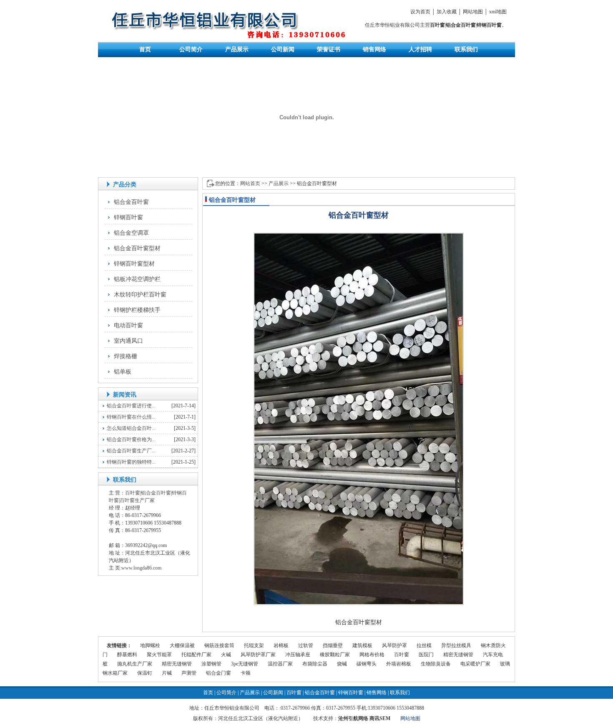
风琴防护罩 (394, 645)
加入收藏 (447, 12)
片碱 (167, 673)
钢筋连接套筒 (219, 645)
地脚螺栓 (150, 645)
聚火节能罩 (159, 655)
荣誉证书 (328, 49)
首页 (145, 49)
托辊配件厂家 (196, 655)
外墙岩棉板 (398, 664)
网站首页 (250, 183)
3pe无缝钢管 (244, 664)
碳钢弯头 (367, 664)
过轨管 (305, 645)
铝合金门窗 (218, 673)
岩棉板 (281, 645)
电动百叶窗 (128, 325)
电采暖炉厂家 (475, 664)
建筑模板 (362, 645)
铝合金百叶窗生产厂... (131, 451)
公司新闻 (282, 49)
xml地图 (498, 12)
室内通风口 (128, 341)
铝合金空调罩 (131, 233)
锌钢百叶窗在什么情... (131, 417)
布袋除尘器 (314, 664)
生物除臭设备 (436, 664)
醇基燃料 (127, 655)
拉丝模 (424, 645)
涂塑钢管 (211, 664)
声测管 (188, 673)
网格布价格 (371, 655)
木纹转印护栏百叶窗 (140, 294)
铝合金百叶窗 (461, 25)
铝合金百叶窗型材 (137, 248)
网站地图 (473, 12)
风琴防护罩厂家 (258, 655)
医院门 (426, 655)
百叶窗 (437, 25)
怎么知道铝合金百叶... (131, 428)
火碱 (226, 655)
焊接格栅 (125, 356)
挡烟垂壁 (333, 645)
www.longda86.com (141, 568)
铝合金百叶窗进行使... (131, 406)
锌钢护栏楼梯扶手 (137, 310)
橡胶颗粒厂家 (335, 655)
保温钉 (144, 673)
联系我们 (466, 49)
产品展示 (237, 49)
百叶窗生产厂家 (137, 500)
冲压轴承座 (297, 655)
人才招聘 (420, 49)
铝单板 (122, 372)
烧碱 (342, 664)
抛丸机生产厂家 (134, 664)
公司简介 (191, 49)
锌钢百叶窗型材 (134, 264)
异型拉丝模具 (456, 645)
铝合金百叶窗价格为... (131, 439)
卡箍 (246, 673)
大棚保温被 (182, 645)
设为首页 (420, 12)
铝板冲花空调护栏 (137, 279)
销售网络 (374, 49)
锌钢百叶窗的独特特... (131, 462)
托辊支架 (254, 645)
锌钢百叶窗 (489, 25)
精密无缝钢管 (458, 655)
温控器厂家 (280, 664)
